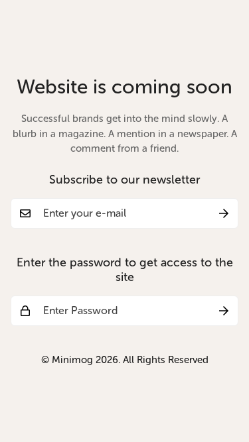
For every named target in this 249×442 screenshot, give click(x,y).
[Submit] (223, 213)
